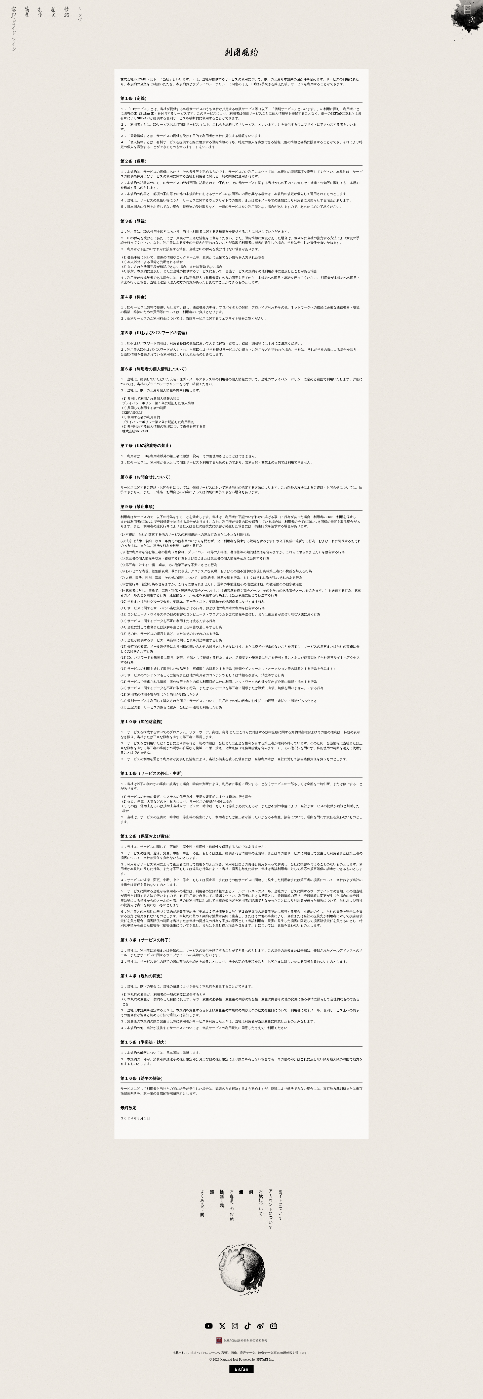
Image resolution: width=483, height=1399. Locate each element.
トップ (79, 14)
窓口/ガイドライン (13, 29)
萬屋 (26, 12)
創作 (40, 12)
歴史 (53, 12)
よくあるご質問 (202, 1198)
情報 (66, 12)
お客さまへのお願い (232, 1202)
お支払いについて (261, 1200)
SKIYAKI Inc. (265, 1359)
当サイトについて (281, 1202)
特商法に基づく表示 (222, 1193)
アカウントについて (271, 1207)
